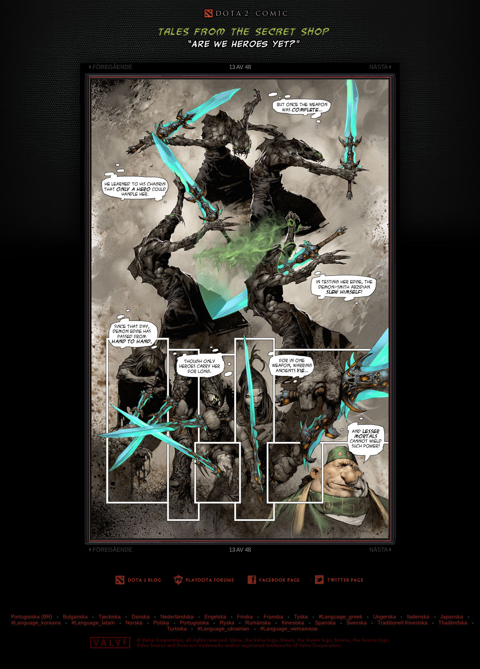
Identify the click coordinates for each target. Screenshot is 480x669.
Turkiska (177, 629)
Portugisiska (194, 623)
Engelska (215, 617)
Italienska (418, 617)
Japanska (451, 617)
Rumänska (258, 623)
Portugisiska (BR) (31, 617)
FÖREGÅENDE (112, 67)
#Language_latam (93, 623)
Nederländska (177, 617)
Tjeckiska (110, 617)
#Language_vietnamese (289, 629)
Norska (134, 623)
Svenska (356, 623)
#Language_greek (340, 617)
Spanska (325, 623)
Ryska (227, 623)
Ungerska (384, 617)
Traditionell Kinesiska (403, 623)
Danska (141, 617)
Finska (245, 617)
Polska (161, 623)
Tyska (301, 617)
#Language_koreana (36, 623)
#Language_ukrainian (223, 629)
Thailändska (452, 623)
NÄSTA (378, 67)
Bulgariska (75, 617)
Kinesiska (293, 623)
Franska (273, 617)
